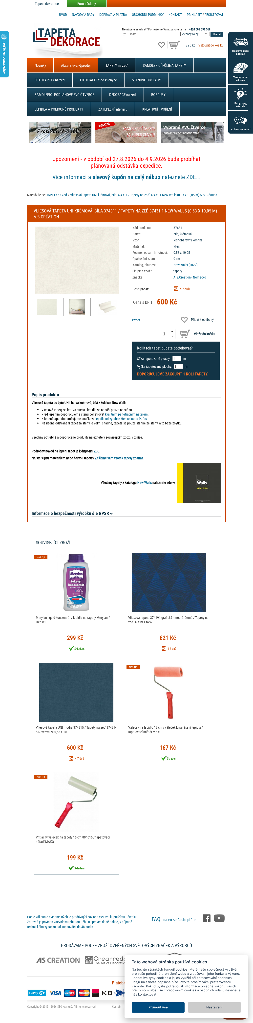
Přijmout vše (158, 1007)
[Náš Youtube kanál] (219, 917)
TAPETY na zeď (116, 65)
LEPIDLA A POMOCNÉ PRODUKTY (59, 109)
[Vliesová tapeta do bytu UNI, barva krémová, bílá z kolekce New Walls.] (47, 307)
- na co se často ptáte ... (176, 919)
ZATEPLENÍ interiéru (112, 109)
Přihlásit (194, 14)
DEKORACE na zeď (122, 94)
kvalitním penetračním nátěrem (126, 414)
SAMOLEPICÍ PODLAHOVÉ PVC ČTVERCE (64, 94)
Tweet (136, 320)
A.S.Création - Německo (189, 277)
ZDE (96, 451)
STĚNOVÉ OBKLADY (146, 79)
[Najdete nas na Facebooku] (207, 917)
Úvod (63, 14)
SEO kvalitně (64, 1006)
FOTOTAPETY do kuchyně (98, 79)
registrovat (214, 14)
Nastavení (214, 1007)
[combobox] (195, 34)
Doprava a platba (113, 14)
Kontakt (175, 14)
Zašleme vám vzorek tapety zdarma (119, 458)
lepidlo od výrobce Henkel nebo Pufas (121, 418)
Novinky (40, 65)
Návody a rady (83, 14)
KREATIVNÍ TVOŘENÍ (157, 109)
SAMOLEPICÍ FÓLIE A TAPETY (164, 65)
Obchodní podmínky (148, 14)
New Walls (144, 482)
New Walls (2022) (185, 264)
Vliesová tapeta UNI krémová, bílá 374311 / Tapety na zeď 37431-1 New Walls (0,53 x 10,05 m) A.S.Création (143, 194)
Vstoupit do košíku (210, 45)
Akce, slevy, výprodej (75, 65)
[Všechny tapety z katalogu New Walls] (199, 482)
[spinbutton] (164, 334)
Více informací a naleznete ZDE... (126, 177)
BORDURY (158, 94)
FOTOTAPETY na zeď (50, 79)
